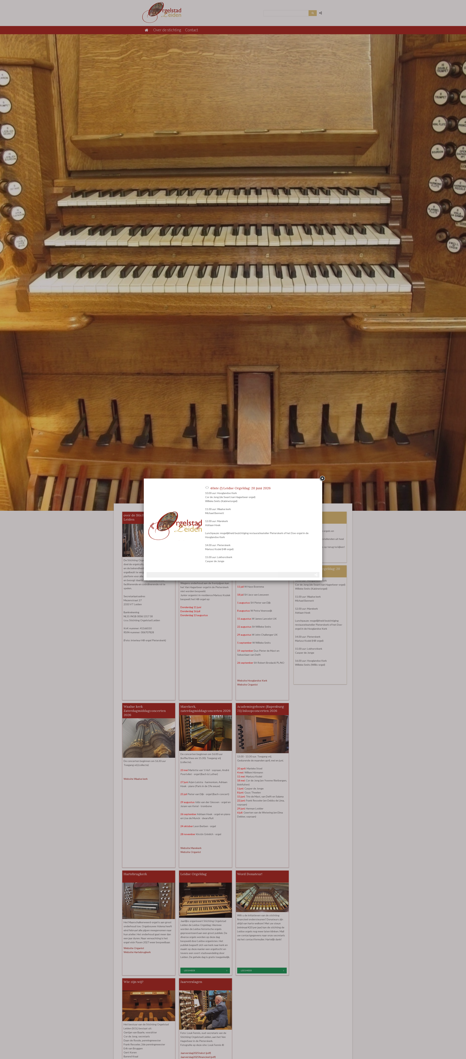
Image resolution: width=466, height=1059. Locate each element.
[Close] (322, 478)
